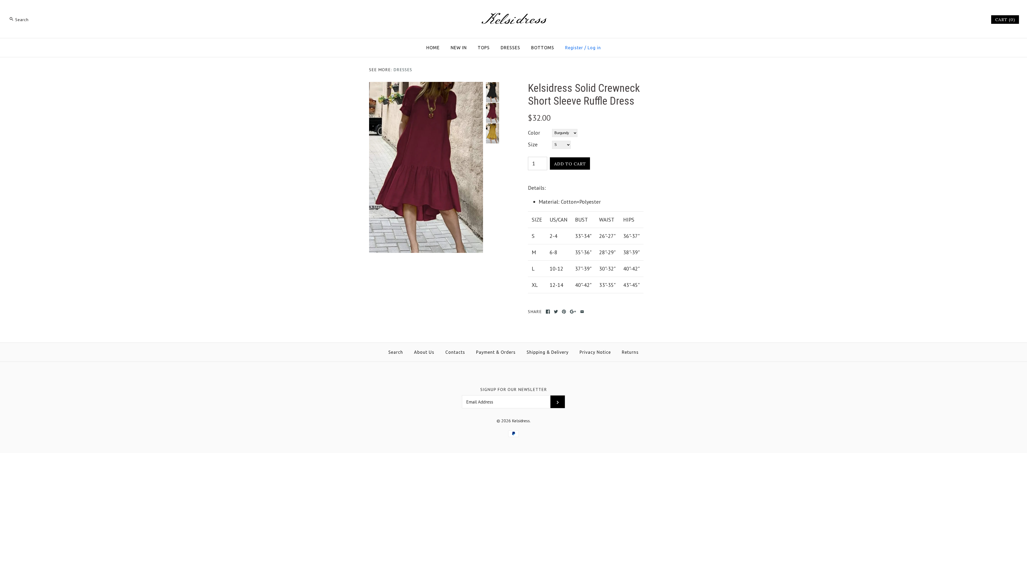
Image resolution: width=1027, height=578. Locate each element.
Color (534, 132)
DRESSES (510, 47)
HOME (433, 47)
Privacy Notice (595, 352)
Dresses (402, 69)
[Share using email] (582, 312)
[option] (492, 92)
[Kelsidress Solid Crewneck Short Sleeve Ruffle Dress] (426, 86)
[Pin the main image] (564, 312)
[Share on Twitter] (556, 312)
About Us (424, 352)
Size (533, 144)
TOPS (484, 47)
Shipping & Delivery (548, 352)
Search (395, 352)
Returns (630, 352)
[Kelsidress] (513, 9)
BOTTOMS (542, 47)
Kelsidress (521, 420)
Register (574, 47)
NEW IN (459, 47)
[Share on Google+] (573, 312)
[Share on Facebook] (548, 312)
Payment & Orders (496, 352)
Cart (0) (1005, 19)
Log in (594, 47)
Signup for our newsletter (513, 389)
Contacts (455, 352)
